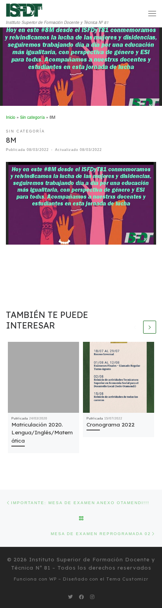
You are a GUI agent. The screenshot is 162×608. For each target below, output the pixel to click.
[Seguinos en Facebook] (81, 597)
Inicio (10, 117)
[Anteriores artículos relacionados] (135, 327)
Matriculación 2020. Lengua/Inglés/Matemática (42, 432)
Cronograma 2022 (110, 424)
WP (53, 579)
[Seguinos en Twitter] (70, 597)
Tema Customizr (127, 579)
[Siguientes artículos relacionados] (149, 327)
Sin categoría (32, 117)
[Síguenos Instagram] (92, 597)
